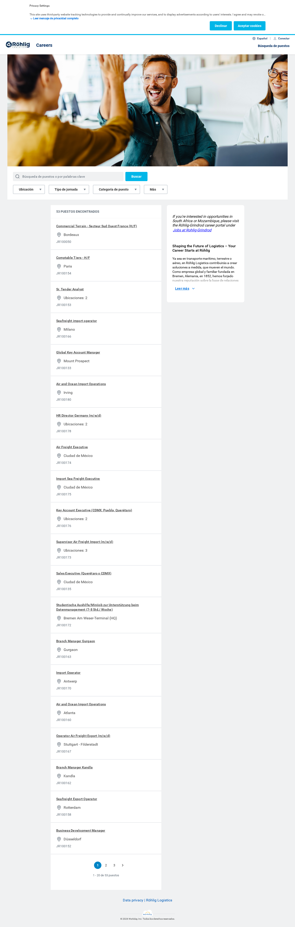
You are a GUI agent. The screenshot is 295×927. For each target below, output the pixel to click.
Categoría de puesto (114, 189)
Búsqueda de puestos (273, 46)
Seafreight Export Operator (76, 799)
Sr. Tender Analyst (70, 289)
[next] (122, 865)
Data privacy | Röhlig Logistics (147, 900)
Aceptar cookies (249, 26)
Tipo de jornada (66, 189)
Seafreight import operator (76, 321)
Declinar (221, 26)
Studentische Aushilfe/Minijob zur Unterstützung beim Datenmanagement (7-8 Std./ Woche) (97, 607)
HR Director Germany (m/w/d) (78, 415)
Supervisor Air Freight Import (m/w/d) (84, 542)
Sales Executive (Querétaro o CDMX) (83, 573)
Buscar (136, 176)
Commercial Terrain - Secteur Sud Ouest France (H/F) (96, 226)
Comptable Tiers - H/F (73, 257)
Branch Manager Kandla (74, 767)
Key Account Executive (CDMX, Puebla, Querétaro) (94, 510)
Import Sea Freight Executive (78, 478)
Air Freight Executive (72, 447)
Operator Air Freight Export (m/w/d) (83, 736)
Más (153, 189)
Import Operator (68, 672)
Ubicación (26, 189)
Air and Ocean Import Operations (81, 384)
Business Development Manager (80, 830)
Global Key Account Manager (78, 352)
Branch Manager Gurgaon (75, 641)
